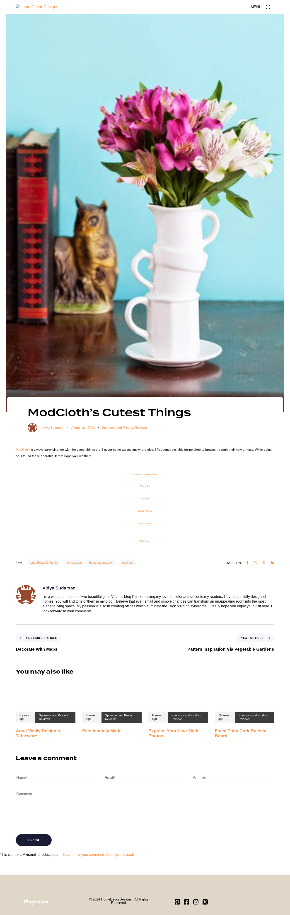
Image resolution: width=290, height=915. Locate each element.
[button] (262, 7)
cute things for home (44, 562)
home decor (73, 562)
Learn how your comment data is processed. (98, 855)
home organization (101, 562)
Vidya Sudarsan (53, 427)
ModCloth (23, 449)
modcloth (127, 562)
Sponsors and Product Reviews (124, 427)
